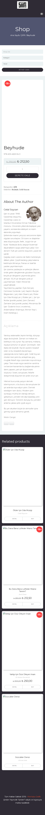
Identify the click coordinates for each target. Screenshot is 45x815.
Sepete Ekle (22, 175)
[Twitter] (18, 789)
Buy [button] (32, 604)
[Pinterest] (31, 789)
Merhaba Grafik (34, 797)
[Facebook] (13, 789)
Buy (32, 519)
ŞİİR (23, 35)
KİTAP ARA (23, 70)
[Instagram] (23, 789)
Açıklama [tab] (11, 326)
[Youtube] (27, 789)
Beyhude (15, 189)
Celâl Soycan (24, 189)
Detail (14, 519)
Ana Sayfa (15, 35)
